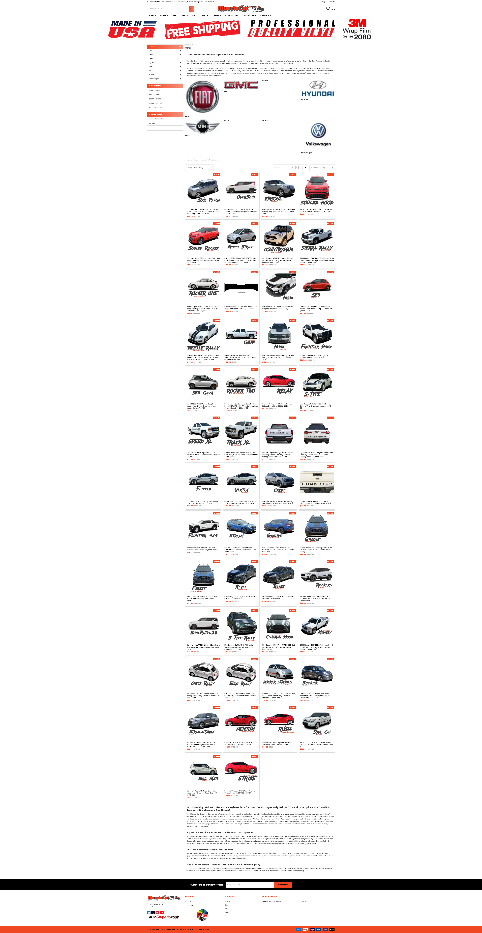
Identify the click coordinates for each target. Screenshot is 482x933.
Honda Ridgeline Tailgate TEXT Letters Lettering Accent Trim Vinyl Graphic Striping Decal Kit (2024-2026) (277, 454)
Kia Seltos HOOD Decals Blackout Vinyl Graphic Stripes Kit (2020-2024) (277, 308)
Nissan (152, 71)
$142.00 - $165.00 (155, 107)
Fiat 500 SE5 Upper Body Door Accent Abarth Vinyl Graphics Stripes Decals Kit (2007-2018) (316, 309)
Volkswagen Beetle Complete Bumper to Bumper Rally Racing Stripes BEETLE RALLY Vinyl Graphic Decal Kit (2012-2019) (203, 357)
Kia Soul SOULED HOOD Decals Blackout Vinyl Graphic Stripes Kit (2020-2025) (316, 210)
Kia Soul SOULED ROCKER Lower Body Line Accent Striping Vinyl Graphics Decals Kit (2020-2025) (203, 260)
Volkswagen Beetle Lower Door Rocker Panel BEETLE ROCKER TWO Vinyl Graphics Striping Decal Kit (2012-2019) (241, 406)
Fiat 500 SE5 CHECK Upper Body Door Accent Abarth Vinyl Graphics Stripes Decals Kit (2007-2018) (201, 406)
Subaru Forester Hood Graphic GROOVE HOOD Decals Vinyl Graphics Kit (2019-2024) (316, 550)
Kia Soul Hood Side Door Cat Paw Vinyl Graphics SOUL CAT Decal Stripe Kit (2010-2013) (317, 744)
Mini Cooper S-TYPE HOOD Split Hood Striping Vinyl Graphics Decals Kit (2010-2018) (316, 406)
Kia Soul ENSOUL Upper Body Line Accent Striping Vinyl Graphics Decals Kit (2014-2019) (278, 211)
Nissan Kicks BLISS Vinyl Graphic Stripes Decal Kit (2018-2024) (278, 597)
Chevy (151, 15)
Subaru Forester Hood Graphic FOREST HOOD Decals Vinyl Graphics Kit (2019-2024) (202, 598)
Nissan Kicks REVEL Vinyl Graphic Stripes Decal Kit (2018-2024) (240, 597)
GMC (151, 55)
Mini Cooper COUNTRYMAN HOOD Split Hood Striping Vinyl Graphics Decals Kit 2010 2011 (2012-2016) (277, 260)
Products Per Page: (318, 167)
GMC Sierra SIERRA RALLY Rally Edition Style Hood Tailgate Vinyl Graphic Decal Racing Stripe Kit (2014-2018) (317, 260)
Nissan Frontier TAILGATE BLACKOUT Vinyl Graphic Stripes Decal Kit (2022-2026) (240, 308)
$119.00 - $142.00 (155, 103)
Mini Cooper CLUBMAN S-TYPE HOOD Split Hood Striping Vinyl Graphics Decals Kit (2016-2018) (278, 647)
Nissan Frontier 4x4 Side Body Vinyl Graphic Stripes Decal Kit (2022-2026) (202, 549)
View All (152, 123)
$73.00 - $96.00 (155, 94)
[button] (203, 915)
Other (216, 15)
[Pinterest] (157, 912)
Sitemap (190, 905)
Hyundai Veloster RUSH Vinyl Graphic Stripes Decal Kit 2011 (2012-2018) (277, 743)
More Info (264, 15)
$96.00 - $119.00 (155, 99)
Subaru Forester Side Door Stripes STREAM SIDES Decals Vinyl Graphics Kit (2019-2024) (240, 550)
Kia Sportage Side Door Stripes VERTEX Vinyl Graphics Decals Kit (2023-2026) (240, 502)
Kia (193, 15)
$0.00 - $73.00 (154, 90)
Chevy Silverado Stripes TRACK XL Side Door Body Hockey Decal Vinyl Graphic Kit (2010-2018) (241, 454)
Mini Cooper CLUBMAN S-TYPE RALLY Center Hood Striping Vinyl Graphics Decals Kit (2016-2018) (238, 647)
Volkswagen (154, 79)
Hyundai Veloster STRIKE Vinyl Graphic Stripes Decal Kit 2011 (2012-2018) (239, 792)
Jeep (184, 15)
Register (332, 2)
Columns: (278, 167)
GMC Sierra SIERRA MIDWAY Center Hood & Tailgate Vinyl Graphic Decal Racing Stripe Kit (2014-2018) (316, 647)
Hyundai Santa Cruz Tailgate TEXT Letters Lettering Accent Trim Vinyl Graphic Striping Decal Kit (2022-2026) (316, 454)
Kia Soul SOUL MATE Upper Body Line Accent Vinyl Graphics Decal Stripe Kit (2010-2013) (202, 793)
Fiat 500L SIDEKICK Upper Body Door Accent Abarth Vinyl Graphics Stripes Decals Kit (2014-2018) (315, 696)
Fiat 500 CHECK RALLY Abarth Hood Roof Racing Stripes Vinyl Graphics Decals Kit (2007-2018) (203, 696)
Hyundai (152, 63)
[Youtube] (161, 912)
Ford (174, 15)
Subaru (152, 75)
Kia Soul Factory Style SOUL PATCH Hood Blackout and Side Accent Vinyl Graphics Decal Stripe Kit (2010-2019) (203, 211)
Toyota (204, 15)
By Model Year (231, 15)
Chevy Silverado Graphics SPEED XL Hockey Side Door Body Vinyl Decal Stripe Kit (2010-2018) (203, 454)
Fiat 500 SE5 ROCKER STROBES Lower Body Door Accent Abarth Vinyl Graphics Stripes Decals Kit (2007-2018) (279, 696)
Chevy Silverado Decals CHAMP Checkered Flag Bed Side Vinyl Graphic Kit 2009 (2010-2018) (240, 357)
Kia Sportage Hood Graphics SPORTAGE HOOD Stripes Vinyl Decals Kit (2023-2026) (278, 357)
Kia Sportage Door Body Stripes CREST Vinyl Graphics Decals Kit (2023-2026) (277, 502)
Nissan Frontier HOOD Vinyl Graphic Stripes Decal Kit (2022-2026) (314, 356)
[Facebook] (148, 912)
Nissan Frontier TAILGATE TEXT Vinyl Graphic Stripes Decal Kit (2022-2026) (315, 502)
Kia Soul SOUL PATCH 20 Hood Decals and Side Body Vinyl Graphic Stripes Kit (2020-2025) (203, 647)
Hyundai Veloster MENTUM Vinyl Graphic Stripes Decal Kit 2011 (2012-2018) (240, 743)
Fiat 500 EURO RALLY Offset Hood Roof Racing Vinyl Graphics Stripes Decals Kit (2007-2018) (240, 696)
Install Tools (250, 15)
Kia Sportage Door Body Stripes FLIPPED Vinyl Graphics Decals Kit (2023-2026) (202, 502)
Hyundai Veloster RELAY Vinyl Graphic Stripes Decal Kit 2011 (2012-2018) (277, 405)
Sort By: (190, 167)
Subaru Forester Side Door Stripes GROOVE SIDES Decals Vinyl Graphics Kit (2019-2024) (278, 550)
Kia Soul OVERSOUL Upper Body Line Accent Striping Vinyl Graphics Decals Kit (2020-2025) (240, 211)
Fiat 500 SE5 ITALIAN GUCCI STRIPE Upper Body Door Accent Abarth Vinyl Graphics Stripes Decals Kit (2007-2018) (240, 260)
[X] (153, 912)
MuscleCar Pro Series (157, 119)
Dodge (163, 15)
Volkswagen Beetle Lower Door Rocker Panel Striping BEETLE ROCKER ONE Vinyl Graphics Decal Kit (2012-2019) (202, 309)
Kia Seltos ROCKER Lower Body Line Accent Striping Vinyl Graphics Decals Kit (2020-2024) (316, 598)
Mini (151, 67)
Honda (152, 59)
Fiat (150, 51)
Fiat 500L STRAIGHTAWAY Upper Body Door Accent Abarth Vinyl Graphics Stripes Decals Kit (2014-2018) (201, 744)
